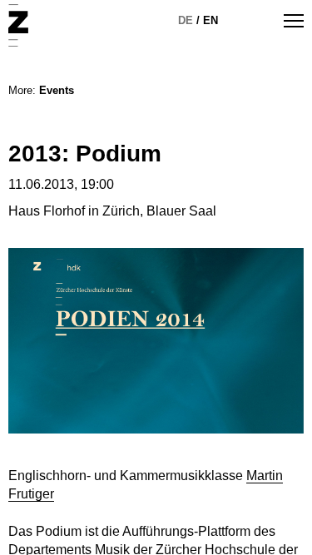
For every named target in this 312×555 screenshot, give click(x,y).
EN (210, 20)
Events (56, 90)
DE (185, 20)
